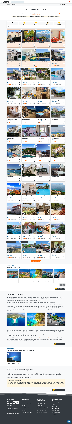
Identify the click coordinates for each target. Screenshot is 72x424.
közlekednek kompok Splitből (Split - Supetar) (42, 337)
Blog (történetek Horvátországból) (43, 407)
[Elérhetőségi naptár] (19, 46)
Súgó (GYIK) (54, 406)
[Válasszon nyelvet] (70, 2)
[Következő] (19, 36)
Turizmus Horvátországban (27, 412)
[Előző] (8, 36)
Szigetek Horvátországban (42, 412)
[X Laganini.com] (17, 402)
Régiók (47, 1)
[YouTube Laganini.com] (14, 402)
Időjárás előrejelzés (59, 389)
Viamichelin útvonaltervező (27, 410)
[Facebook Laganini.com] (8, 402)
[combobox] (17, 2)
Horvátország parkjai (26, 407)
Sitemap (17, 413)
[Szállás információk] (19, 44)
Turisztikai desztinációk (41, 403)
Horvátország (52, 1)
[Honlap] (7, 4)
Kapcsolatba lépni (55, 402)
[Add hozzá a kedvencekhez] (20, 31)
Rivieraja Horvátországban (42, 410)
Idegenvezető (39, 405)
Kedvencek (66, 1)
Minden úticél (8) (60, 288)
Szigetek (10, 4)
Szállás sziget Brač (60, 344)
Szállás (42, 1)
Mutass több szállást (35, 261)
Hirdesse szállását (56, 412)
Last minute (60, 1)
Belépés (54, 414)
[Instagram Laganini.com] (11, 402)
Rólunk (53, 404)
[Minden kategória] (8, 26)
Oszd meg (63, 4)
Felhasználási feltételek (11, 413)
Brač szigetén (9, 304)
